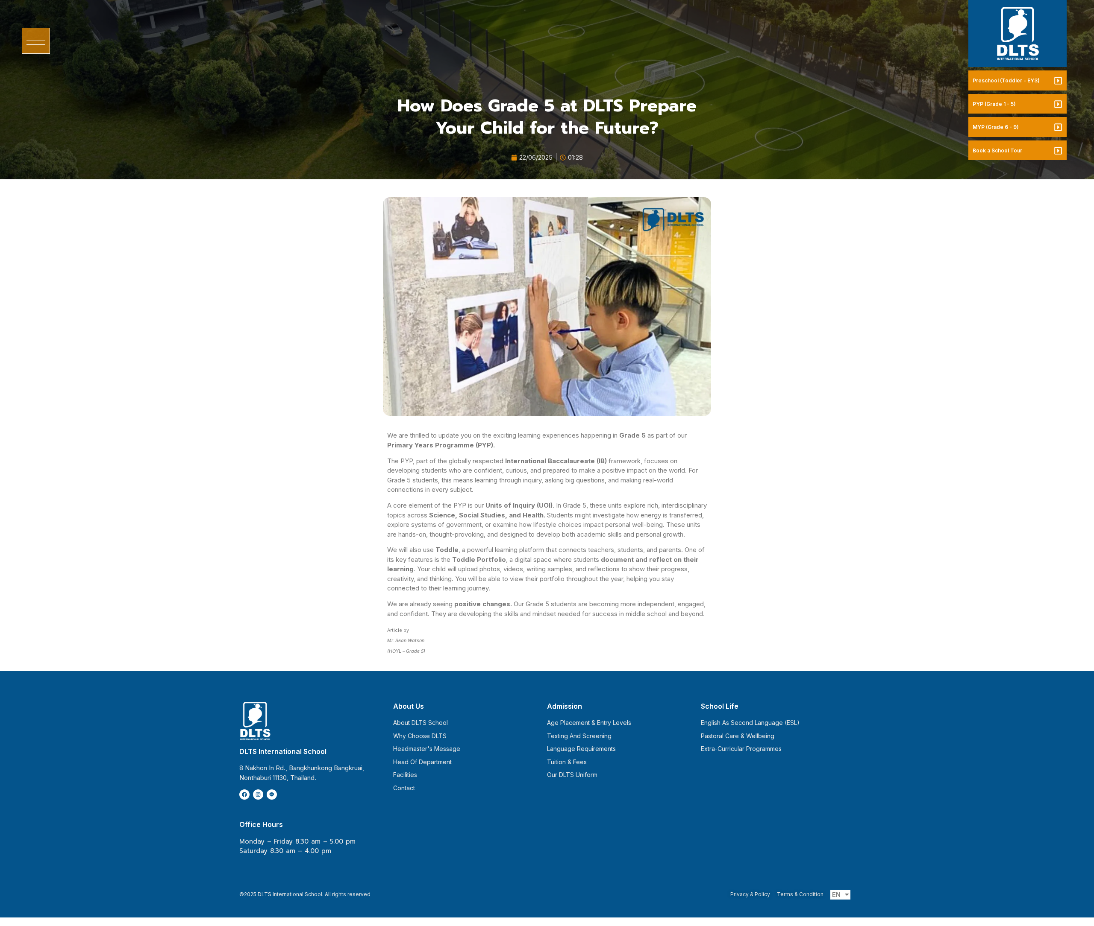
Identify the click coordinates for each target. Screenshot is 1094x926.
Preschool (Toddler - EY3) (1006, 80)
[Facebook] (244, 794)
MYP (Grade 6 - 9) (996, 127)
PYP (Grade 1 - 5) (994, 104)
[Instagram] (258, 794)
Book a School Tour (997, 150)
